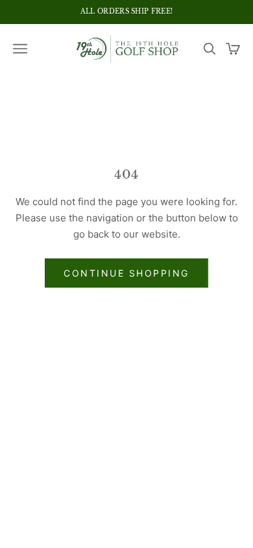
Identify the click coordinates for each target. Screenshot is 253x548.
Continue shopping (126, 273)
